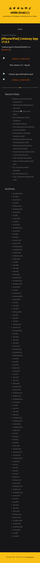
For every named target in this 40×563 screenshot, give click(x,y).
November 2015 (17, 352)
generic (14, 35)
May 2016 (15, 340)
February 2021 (17, 240)
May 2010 (15, 505)
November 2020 (17, 249)
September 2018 (18, 296)
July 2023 (15, 215)
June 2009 (16, 536)
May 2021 (15, 234)
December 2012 (17, 417)
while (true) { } (19, 13)
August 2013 (16, 402)
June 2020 (16, 265)
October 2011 (17, 455)
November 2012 (17, 421)
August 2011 (16, 461)
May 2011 (15, 470)
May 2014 (15, 377)
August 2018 (16, 299)
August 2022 (16, 218)
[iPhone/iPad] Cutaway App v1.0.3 (19, 40)
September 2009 (18, 526)
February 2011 (17, 480)
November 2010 (17, 486)
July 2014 (15, 374)
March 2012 (16, 446)
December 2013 (17, 393)
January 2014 (16, 389)
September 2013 (18, 399)
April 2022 (16, 221)
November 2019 (17, 284)
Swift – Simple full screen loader (22, 158)
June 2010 (16, 502)
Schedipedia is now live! (20, 123)
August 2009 (16, 530)
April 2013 (16, 414)
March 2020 (16, 274)
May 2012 (15, 439)
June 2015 (16, 358)
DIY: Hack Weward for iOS (20, 173)
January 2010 (16, 517)
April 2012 (16, 442)
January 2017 (16, 327)
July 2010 (15, 498)
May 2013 (15, 411)
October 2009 (17, 523)
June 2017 (16, 315)
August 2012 (16, 430)
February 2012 (17, 449)
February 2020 (17, 277)
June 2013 (16, 408)
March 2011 (16, 477)
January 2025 (16, 199)
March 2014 (16, 383)
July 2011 (15, 464)
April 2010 (16, 508)
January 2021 (16, 243)
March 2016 (16, 346)
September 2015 (18, 355)
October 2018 (17, 293)
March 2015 (16, 368)
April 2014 (16, 380)
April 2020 (16, 271)
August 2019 (16, 287)
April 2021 (16, 237)
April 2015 (16, 365)
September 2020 (18, 256)
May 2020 (15, 268)
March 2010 (16, 511)
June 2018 (16, 305)
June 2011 (16, 467)
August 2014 (16, 371)
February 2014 (17, 386)
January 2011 (16, 483)
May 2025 (15, 196)
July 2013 (15, 405)
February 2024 (17, 206)
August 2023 (16, 212)
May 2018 (15, 308)
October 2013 (17, 396)
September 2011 (18, 458)
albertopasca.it (30, 557)
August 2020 (16, 259)
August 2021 (16, 231)
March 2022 (16, 224)
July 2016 (15, 333)
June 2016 (16, 337)
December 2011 (17, 452)
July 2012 (15, 433)
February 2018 (17, 312)
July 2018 (15, 302)
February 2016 (17, 349)
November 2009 (17, 520)
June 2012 (16, 436)
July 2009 (15, 533)
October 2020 (17, 252)
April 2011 (16, 474)
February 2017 (17, 324)
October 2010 (17, 489)
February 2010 (17, 514)
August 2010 (16, 495)
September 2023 (18, 209)
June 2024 (16, 203)
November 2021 (17, 228)
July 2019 (15, 290)
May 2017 (15, 318)
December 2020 (17, 246)
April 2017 (16, 321)
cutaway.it (6, 49)
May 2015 (15, 361)
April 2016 (16, 343)
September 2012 (18, 427)
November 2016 (17, 330)
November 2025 (17, 193)
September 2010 (18, 492)
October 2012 (17, 424)
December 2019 (17, 280)
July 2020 (15, 262)
